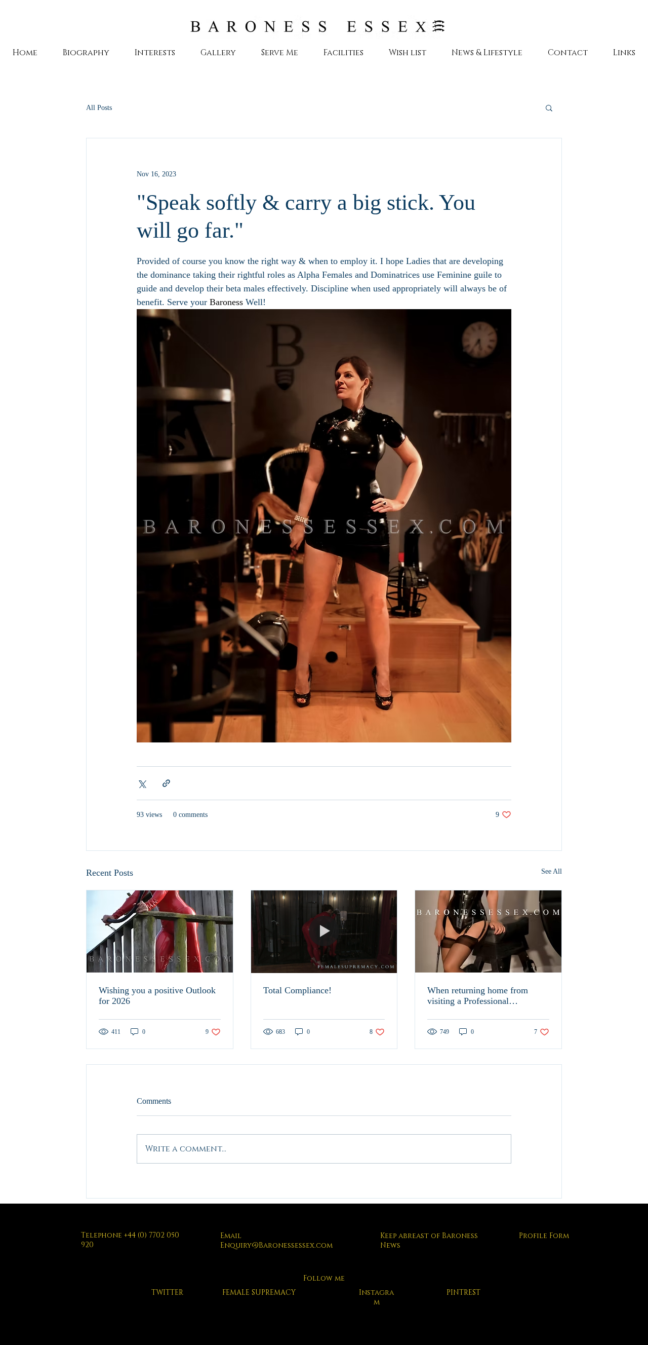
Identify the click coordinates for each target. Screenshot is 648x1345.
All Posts (99, 107)
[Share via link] (166, 783)
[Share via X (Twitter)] (141, 783)
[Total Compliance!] (324, 931)
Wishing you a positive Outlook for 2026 (157, 995)
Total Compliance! (297, 990)
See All (551, 871)
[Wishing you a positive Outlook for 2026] (160, 931)
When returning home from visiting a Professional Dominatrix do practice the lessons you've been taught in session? (481, 995)
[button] (549, 107)
